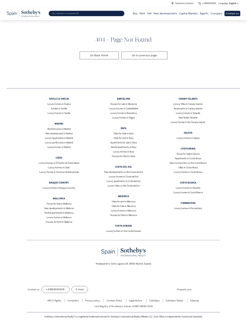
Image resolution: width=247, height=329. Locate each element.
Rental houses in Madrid (59, 129)
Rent (142, 13)
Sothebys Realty (174, 300)
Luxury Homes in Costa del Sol (123, 176)
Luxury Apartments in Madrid (59, 138)
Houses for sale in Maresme (123, 104)
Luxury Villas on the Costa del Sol (124, 185)
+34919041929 (209, 3)
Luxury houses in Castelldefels (123, 108)
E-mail (80, 289)
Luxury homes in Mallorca (59, 217)
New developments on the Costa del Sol (123, 172)
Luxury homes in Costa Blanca (188, 192)
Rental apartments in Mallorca (59, 213)
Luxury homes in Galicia (188, 138)
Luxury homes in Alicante (188, 188)
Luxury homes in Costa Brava (188, 172)
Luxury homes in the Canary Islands (188, 122)
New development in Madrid (59, 133)
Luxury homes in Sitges (123, 117)
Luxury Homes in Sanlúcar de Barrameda (59, 172)
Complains (73, 300)
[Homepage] (23, 13)
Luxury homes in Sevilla (59, 113)
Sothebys (154, 300)
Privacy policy (92, 300)
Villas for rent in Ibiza (123, 138)
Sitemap (194, 300)
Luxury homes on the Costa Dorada (123, 231)
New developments (165, 13)
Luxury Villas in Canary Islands (188, 104)
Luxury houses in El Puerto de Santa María (59, 163)
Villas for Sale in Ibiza (123, 133)
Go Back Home (99, 55)
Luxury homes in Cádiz (59, 167)
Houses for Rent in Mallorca (59, 222)
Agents (204, 13)
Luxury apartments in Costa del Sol (123, 181)
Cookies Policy (114, 300)
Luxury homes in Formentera (188, 208)
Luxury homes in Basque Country (59, 188)
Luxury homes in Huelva (59, 104)
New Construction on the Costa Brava (188, 163)
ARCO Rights (54, 300)
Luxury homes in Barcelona (123, 113)
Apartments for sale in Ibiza (123, 142)
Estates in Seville (59, 108)
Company (216, 13)
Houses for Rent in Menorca (123, 215)
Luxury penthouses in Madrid (59, 142)
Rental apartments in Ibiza (123, 147)
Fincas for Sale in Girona (188, 154)
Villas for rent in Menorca (123, 201)
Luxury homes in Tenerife (188, 113)
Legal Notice (135, 300)
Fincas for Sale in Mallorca (59, 203)
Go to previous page (144, 55)
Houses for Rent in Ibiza (123, 156)
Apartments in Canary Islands (188, 108)
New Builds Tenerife (188, 117)
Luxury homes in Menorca (123, 210)
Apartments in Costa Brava (188, 158)
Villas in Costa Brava (188, 167)
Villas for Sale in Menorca (124, 206)
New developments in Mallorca (59, 208)
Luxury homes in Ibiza (123, 151)
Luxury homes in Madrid (59, 147)
